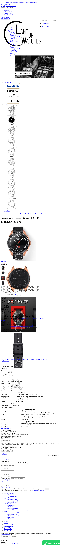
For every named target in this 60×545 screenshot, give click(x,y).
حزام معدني (13, 33)
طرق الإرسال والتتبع (12, 499)
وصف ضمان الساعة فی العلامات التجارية (17, 509)
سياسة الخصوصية (8, 526)
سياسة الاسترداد (8, 529)
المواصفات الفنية (20, 318)
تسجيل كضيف (16, 480)
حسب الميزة (7, 104)
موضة (11, 53)
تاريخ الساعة (10, 518)
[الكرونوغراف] (12, 136)
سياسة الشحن (7, 527)
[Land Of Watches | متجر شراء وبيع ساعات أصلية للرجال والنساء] (22, 23)
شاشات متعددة (14, 41)
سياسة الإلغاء (7, 530)
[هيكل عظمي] (12, 115)
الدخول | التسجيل (5, 17)
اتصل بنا (6, 523)
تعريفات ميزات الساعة (13, 515)
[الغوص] (12, 157)
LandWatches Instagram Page (13, 2)
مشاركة (3, 320)
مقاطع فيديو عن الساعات (13, 512)
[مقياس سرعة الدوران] (12, 209)
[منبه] (12, 178)
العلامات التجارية (8, 82)
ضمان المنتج (26, 359)
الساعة (5, 511)
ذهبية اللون (13, 50)
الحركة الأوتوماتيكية (15, 36)
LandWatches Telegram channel (29, 2)
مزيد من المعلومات (5, 462)
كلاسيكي (12, 32)
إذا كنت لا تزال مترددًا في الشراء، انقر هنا (30, 327)
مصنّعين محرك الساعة (13, 508)
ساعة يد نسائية (14, 27)
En (2, 2)
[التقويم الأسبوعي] (12, 199)
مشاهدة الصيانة (11, 517)
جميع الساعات (45, 24)
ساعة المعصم (45, 23)
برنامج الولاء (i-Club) (12, 496)
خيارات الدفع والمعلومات (13, 500)
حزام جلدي (13, 35)
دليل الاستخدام (19, 359)
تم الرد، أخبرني (5, 474)
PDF (2, 261)
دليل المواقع (7, 497)
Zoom (4, 261)
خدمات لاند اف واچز (9, 493)
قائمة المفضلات (8, 11)
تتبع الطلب (6, 10)
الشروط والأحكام (8, 524)
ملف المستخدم (8, 13)
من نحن (6, 521)
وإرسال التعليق (6, 480)
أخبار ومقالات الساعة (12, 514)
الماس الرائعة (13, 51)
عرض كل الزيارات (5, 487)
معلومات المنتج (43, 359)
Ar (5, 2)
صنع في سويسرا (14, 39)
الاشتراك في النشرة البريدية (8, 489)
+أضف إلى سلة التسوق (11, 543)
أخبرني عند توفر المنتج (15, 326)
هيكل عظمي (13, 38)
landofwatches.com (5, 534)
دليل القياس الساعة (12, 502)
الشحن (2, 359)
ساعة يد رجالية (45, 26)
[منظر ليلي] (12, 125)
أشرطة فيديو (7, 211)
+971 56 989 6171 (5, 4)
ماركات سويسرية (11, 505)
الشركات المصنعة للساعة (13, 506)
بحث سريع (12, 29)
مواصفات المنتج (40, 318)
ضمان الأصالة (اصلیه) (12, 494)
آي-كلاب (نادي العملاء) (9, 14)
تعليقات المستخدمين (30, 318)
